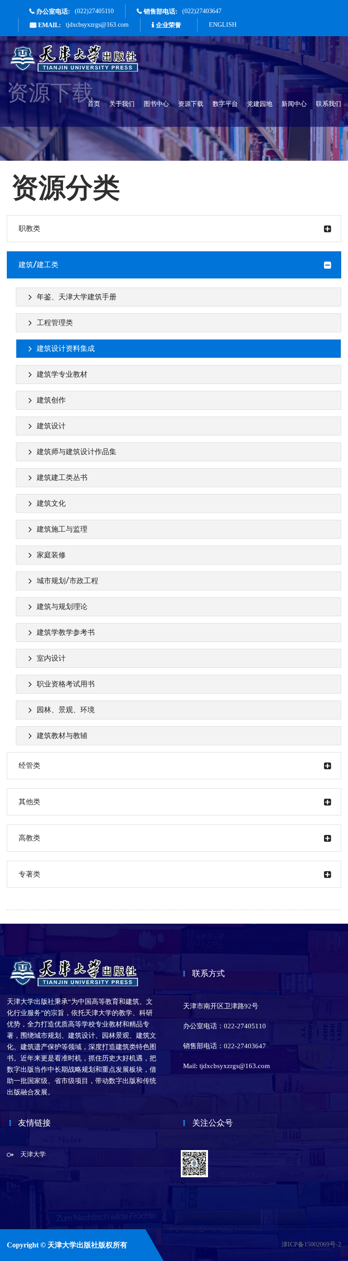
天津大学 (33, 1154)
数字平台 (225, 104)
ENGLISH (223, 24)
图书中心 (156, 104)
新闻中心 (294, 104)
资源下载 (190, 104)
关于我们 (122, 104)
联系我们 (328, 104)
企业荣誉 (168, 25)
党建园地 (259, 104)
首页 (93, 104)
